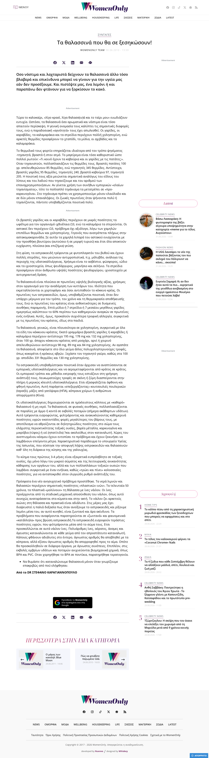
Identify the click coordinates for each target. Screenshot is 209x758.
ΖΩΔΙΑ (157, 17)
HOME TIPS (151, 504)
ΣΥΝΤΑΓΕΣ (104, 35)
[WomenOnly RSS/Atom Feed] (195, 8)
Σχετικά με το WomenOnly (165, 735)
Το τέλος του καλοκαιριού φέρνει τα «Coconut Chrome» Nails (167, 540)
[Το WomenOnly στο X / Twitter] (183, 8)
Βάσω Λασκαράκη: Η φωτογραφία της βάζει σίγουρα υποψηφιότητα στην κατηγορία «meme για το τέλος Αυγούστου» (175, 226)
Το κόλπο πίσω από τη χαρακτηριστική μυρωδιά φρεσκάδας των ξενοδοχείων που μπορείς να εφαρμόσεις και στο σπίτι (169, 515)
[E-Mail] (81, 63)
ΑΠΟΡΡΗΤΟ (201, 755)
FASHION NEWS (164, 247)
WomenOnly (104, 700)
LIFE (116, 17)
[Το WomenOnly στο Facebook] (166, 8)
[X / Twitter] (64, 63)
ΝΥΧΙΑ (148, 534)
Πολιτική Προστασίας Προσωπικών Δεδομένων (90, 735)
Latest (168, 203)
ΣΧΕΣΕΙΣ (128, 17)
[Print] (90, 63)
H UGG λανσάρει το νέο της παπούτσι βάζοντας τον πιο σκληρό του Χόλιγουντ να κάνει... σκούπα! (173, 257)
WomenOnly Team (92, 50)
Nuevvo (99, 751)
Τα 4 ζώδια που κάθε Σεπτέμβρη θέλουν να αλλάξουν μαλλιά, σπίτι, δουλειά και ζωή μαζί (170, 565)
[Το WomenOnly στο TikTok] (177, 8)
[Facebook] (55, 63)
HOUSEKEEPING (101, 17)
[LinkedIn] (73, 63)
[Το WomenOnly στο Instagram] (172, 8)
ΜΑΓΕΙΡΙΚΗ (143, 17)
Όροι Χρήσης (53, 735)
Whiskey (123, 751)
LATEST (170, 17)
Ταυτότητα (37, 735)
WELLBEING (80, 17)
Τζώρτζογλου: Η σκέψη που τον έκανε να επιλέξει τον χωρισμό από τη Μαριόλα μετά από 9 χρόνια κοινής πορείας (168, 626)
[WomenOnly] (104, 7)
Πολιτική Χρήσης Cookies (133, 735)
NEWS (38, 17)
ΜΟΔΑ (66, 17)
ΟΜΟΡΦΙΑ (52, 17)
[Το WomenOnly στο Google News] (189, 8)
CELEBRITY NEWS (165, 214)
